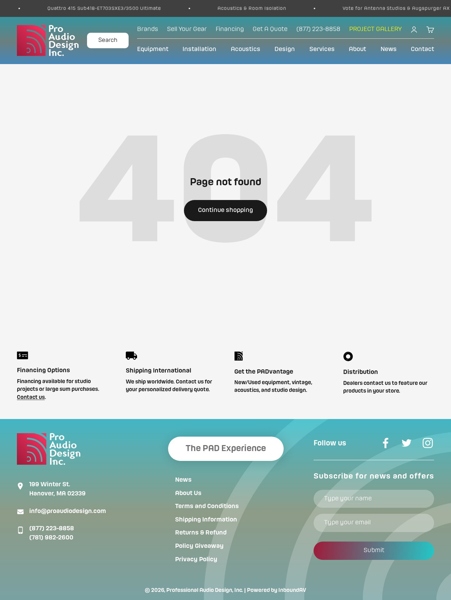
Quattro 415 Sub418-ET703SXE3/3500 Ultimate (92, 8)
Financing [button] (230, 29)
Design (284, 49)
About (357, 49)
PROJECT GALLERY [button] (375, 29)
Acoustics (245, 49)
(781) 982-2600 (51, 537)
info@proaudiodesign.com (67, 511)
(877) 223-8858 (51, 528)
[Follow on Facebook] (385, 443)
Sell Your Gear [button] (187, 29)
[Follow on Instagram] (427, 443)
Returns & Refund (201, 533)
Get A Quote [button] (270, 29)
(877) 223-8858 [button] (318, 29)
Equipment (152, 49)
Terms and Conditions (207, 506)
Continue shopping (225, 210)
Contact (422, 49)
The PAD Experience (226, 448)
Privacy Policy (196, 559)
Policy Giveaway (199, 546)
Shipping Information (206, 520)
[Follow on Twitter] (406, 443)
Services (322, 49)
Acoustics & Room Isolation (239, 8)
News (389, 49)
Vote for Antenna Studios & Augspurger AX (383, 8)
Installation (199, 49)
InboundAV (292, 590)
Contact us (31, 397)
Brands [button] (147, 29)
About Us (188, 493)
